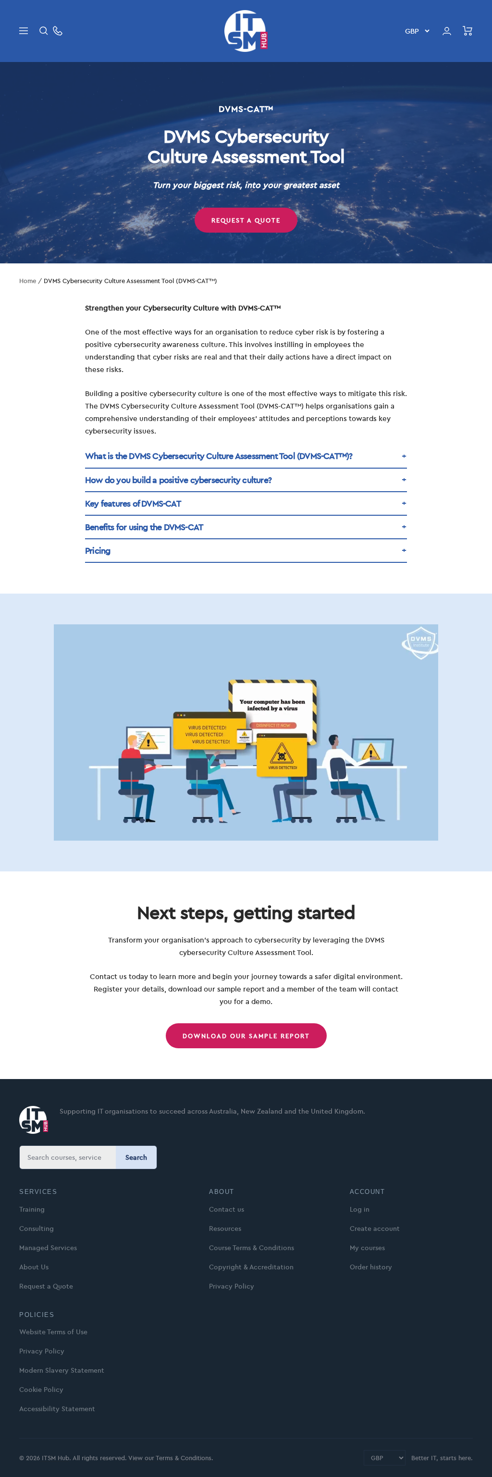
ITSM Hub (54, 1458)
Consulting (36, 1228)
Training (32, 1209)
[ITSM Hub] (33, 1120)
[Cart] (468, 31)
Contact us (226, 1209)
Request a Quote (46, 1286)
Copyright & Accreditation (251, 1267)
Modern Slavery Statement (61, 1370)
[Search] (43, 30)
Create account (375, 1228)
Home (27, 281)
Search (136, 1157)
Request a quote (246, 220)
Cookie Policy (41, 1389)
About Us (34, 1267)
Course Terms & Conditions (251, 1247)
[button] (246, 456)
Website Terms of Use (53, 1332)
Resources (225, 1228)
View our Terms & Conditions (169, 1458)
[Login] (447, 31)
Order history (371, 1267)
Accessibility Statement (57, 1408)
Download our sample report (246, 1036)
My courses (367, 1247)
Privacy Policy (231, 1286)
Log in (359, 1209)
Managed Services (48, 1247)
